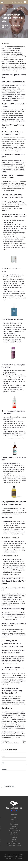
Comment (4, 769)
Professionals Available (14, 845)
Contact (14, 821)
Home (3, 8)
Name (3, 756)
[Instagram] (14, 810)
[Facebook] (11, 810)
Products (14, 832)
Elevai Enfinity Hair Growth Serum (14, 214)
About (14, 817)
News (8, 8)
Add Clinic (14, 841)
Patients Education (14, 830)
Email (3, 762)
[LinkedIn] (16, 810)
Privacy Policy (14, 819)
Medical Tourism (14, 834)
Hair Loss (15, 588)
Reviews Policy (14, 828)
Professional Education (14, 843)
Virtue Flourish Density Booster (13, 319)
